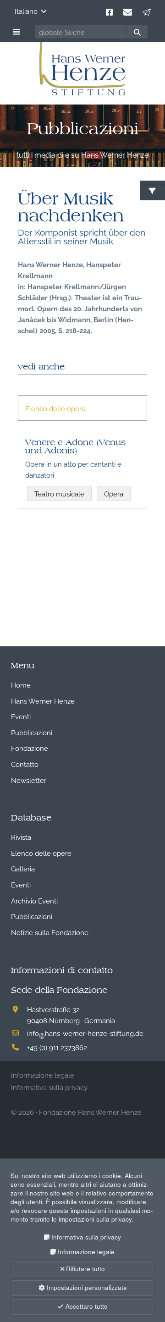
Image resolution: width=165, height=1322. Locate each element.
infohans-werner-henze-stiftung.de (85, 1032)
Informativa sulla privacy (86, 1237)
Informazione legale (86, 1251)
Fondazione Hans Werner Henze (90, 1111)
